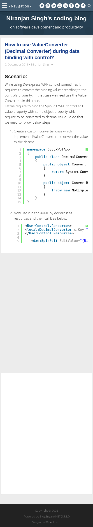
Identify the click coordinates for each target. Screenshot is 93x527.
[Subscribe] (65, 5)
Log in (57, 522)
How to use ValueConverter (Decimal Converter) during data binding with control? (42, 51)
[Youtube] (59, 5)
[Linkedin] (53, 5)
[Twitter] (77, 5)
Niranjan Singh (41, 64)
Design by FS (40, 522)
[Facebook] (83, 5)
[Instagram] (47, 5)
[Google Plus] (71, 5)
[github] (42, 5)
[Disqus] (46, 312)
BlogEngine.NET (50, 516)
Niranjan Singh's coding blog (46, 18)
